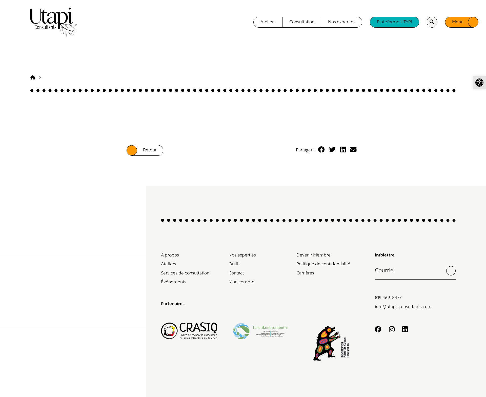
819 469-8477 (388, 298)
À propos (170, 255)
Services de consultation (185, 273)
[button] (479, 82)
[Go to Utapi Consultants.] (32, 78)
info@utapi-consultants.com (403, 307)
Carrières (305, 273)
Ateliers (168, 264)
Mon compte (241, 282)
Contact (236, 273)
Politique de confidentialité (323, 264)
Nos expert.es (242, 255)
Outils (234, 264)
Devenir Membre (313, 255)
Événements (173, 282)
